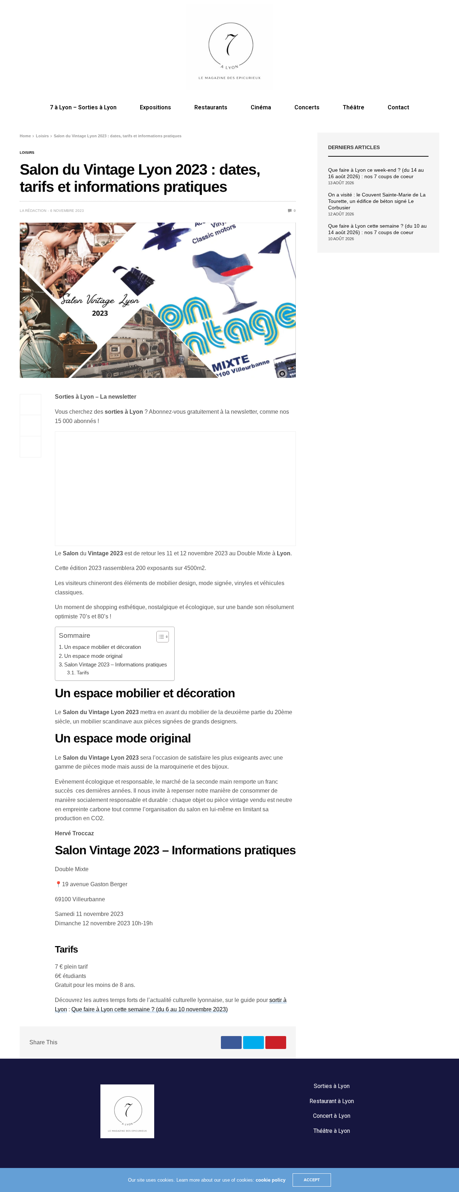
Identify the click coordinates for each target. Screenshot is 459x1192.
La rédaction (33, 211)
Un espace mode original (93, 656)
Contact (398, 107)
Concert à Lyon (331, 1115)
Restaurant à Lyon (331, 1101)
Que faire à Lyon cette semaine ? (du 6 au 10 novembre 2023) (149, 1009)
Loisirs (27, 153)
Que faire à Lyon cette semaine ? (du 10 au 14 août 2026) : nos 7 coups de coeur (377, 229)
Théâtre (353, 107)
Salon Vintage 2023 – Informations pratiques (115, 664)
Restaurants (210, 107)
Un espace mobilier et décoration (102, 647)
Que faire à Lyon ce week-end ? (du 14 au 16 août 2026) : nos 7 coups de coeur (376, 173)
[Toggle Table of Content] (159, 637)
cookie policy (270, 1180)
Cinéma (261, 107)
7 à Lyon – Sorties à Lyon (83, 107)
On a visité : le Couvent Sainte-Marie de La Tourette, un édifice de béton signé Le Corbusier (377, 201)
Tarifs (83, 672)
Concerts (307, 107)
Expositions (155, 107)
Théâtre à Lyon (331, 1130)
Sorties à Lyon (332, 1086)
